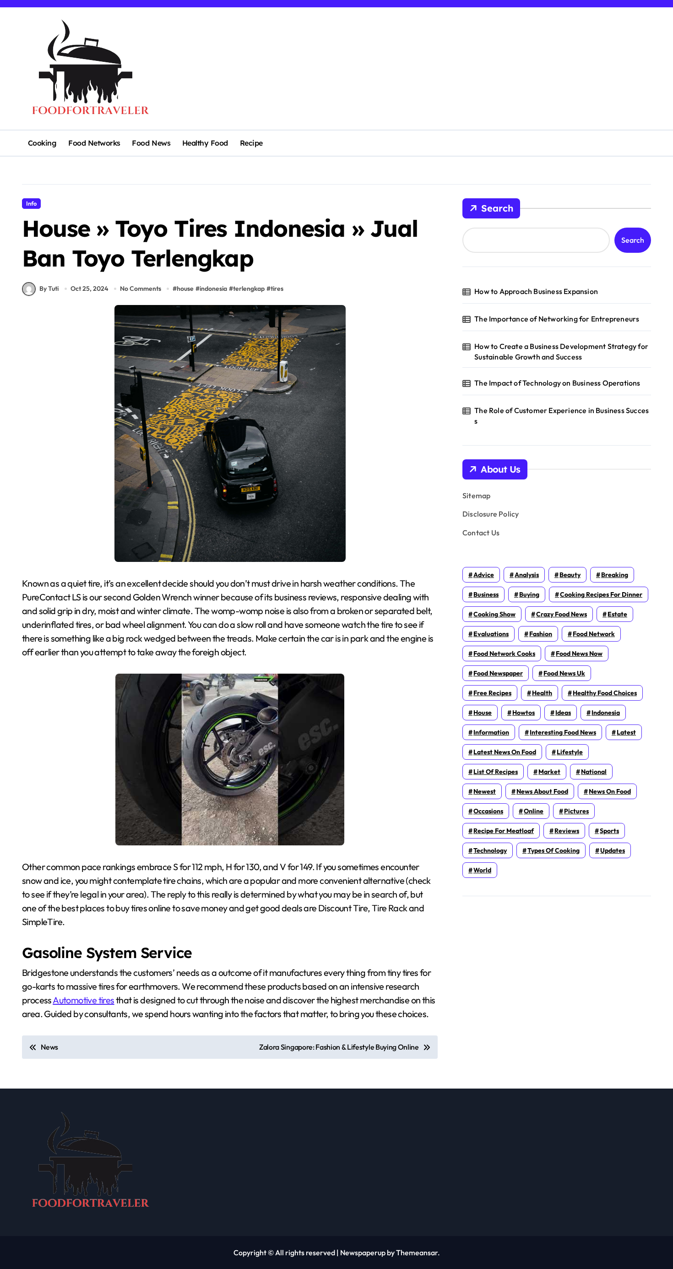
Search (497, 208)
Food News (151, 142)
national (594, 772)
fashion (540, 634)
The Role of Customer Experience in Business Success (561, 415)
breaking (614, 575)
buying (529, 594)
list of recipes (495, 772)
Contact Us (480, 532)
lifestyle (570, 752)
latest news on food (504, 752)
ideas (563, 712)
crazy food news (561, 614)
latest (626, 732)
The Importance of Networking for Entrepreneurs (556, 318)
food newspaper (498, 673)
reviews (566, 831)
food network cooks (504, 653)
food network (594, 634)
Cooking (42, 142)
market (549, 772)
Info (31, 203)
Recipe (251, 142)
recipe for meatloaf (503, 831)
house (185, 288)
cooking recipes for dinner (601, 594)
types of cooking (553, 850)
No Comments (140, 288)
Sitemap (476, 495)
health (542, 693)
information (491, 732)
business (486, 594)
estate (617, 614)
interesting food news (563, 732)
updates (612, 850)
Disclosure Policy (490, 513)
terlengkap (249, 288)
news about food (542, 791)
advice (483, 575)
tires (277, 288)
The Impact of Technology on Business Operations (557, 382)
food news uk (564, 673)
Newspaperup (362, 1252)
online (533, 811)
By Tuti (49, 288)
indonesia (213, 288)
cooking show (494, 614)
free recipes (492, 693)
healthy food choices (605, 693)
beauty (570, 575)
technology (490, 850)
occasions (488, 811)
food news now (579, 653)
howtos (523, 712)
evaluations (491, 634)
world (482, 870)
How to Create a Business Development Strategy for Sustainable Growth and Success (561, 351)
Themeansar (417, 1252)
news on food (610, 791)
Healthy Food (205, 142)
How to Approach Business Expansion (536, 291)
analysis (527, 575)
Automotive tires (83, 1000)
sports (609, 831)
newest (484, 791)
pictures (576, 811)
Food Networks (94, 142)
